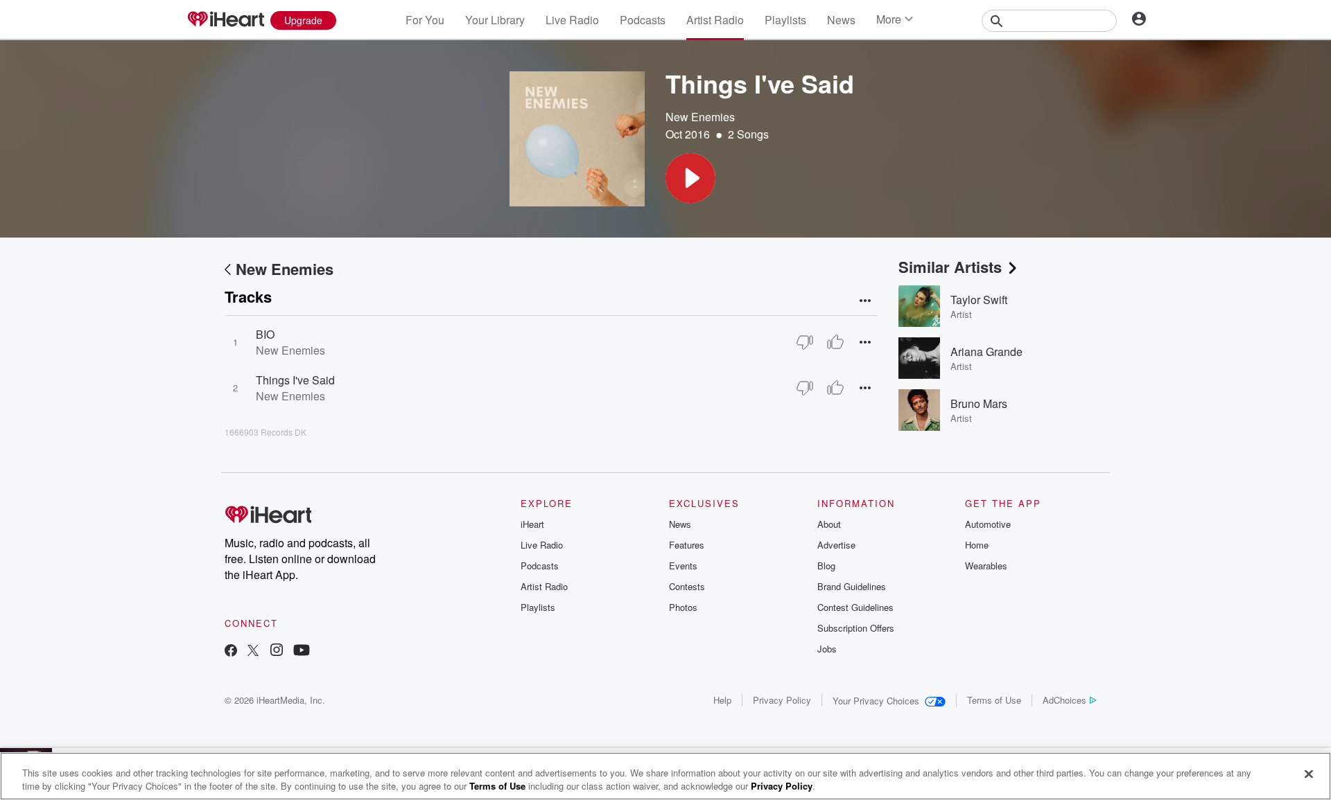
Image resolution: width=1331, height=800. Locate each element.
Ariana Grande (986, 351)
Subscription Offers (855, 627)
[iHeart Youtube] (301, 651)
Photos (683, 607)
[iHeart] (225, 20)
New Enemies (700, 117)
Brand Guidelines (851, 586)
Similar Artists (950, 267)
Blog (826, 565)
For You (425, 20)
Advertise (836, 544)
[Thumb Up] (835, 342)
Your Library (495, 20)
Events (683, 565)
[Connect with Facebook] (231, 651)
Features (686, 544)
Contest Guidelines (855, 607)
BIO (265, 334)
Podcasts (643, 20)
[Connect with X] (253, 651)
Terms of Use (994, 699)
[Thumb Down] (804, 342)
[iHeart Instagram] (276, 651)
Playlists (785, 20)
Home (977, 544)
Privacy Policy (782, 699)
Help (722, 699)
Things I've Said (295, 380)
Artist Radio (715, 20)
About (829, 524)
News (841, 20)
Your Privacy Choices (876, 700)
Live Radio (572, 20)
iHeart (532, 524)
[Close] (1309, 774)
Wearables (986, 565)
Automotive (988, 524)
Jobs (827, 648)
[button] (690, 178)
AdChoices (1064, 699)
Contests (687, 586)
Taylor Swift (978, 300)
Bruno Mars (978, 403)
